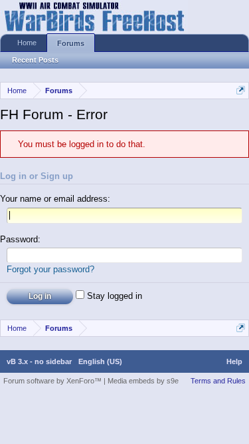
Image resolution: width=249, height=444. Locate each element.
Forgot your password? (50, 269)
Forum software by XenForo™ (53, 381)
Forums (70, 43)
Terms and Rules (218, 381)
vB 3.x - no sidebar (39, 361)
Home (27, 43)
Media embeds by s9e (143, 381)
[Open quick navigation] (240, 90)
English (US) (100, 361)
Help (234, 361)
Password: (20, 239)
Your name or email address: (55, 199)
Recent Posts (35, 60)
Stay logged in (113, 296)
